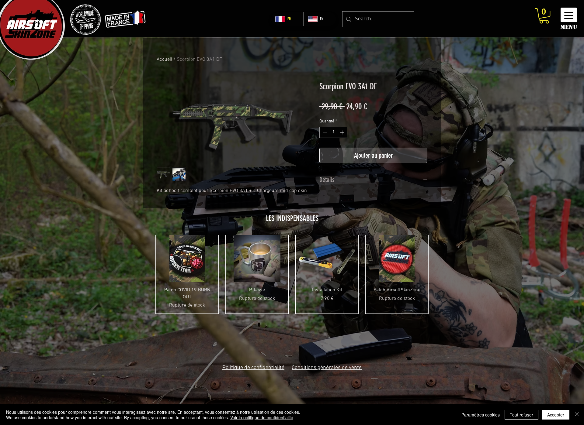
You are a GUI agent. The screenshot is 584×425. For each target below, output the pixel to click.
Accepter (555, 415)
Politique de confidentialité (253, 368)
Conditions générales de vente (327, 368)
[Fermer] (576, 414)
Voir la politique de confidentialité (261, 417)
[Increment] (342, 132)
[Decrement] (324, 132)
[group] (292, 274)
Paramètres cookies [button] (480, 415)
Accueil (164, 60)
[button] (544, 15)
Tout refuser (521, 415)
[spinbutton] (333, 132)
